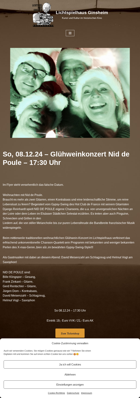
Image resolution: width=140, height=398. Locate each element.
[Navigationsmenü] (70, 33)
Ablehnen (70, 374)
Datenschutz (73, 393)
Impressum (86, 393)
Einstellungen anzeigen (70, 384)
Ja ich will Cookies (70, 364)
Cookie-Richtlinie (56, 393)
